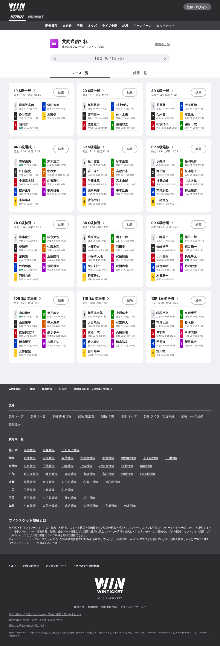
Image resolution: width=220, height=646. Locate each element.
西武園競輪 (128, 458)
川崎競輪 (67, 466)
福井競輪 (30, 482)
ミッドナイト (166, 25)
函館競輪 (30, 450)
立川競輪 (171, 458)
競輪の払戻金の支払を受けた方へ (28, 625)
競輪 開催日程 (61, 416)
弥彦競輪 (30, 458)
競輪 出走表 (86, 416)
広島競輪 (49, 490)
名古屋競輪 (31, 474)
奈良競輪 (49, 482)
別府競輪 (111, 505)
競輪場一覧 (38, 416)
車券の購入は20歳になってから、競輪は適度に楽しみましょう (45, 614)
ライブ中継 (109, 25)
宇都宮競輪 (87, 458)
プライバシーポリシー (133, 606)
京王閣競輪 (150, 458)
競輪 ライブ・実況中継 (159, 416)
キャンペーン (142, 25)
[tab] (140, 73)
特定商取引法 (109, 606)
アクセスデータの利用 (86, 565)
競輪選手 (15, 424)
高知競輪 (70, 497)
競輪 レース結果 (192, 416)
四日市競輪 (147, 474)
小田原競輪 (106, 466)
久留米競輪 (50, 505)
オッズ (92, 25)
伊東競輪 (127, 466)
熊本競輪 (130, 505)
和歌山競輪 (90, 482)
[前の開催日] (55, 58)
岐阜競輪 (52, 474)
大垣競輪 (70, 474)
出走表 (67, 25)
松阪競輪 (127, 474)
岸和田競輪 (112, 482)
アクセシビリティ (56, 565)
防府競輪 (67, 490)
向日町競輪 (68, 482)
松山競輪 (89, 497)
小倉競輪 (30, 505)
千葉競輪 (49, 466)
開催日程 (51, 25)
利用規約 (93, 606)
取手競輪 (67, 458)
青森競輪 (49, 450)
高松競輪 (30, 497)
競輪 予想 (107, 416)
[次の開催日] (165, 58)
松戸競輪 (30, 466)
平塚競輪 (86, 466)
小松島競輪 (50, 497)
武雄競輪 (70, 505)
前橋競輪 (49, 458)
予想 (80, 25)
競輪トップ (16, 416)
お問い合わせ (31, 565)
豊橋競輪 (89, 474)
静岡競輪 (146, 466)
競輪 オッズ (129, 416)
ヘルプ (12, 565)
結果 (125, 25)
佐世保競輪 (90, 505)
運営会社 (79, 606)
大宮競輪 (108, 458)
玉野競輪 (30, 490)
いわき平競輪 (70, 450)
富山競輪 (108, 474)
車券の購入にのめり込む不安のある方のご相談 (36, 620)
